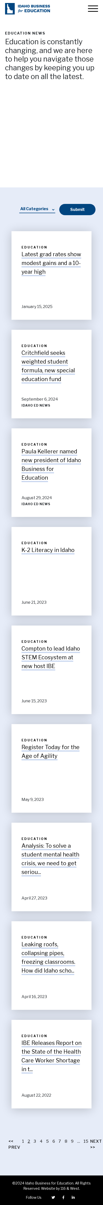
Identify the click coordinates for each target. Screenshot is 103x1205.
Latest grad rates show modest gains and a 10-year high (51, 263)
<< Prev (14, 1144)
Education (35, 247)
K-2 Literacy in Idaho (48, 550)
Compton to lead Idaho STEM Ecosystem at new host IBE (51, 657)
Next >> (96, 1144)
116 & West (69, 1188)
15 (86, 1141)
